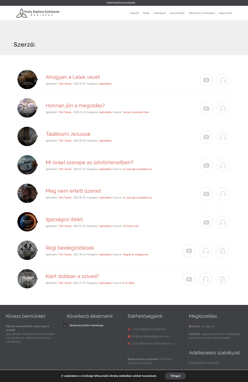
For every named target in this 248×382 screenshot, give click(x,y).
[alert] (87, 325)
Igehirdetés (105, 83)
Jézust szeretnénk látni (136, 112)
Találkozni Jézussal (68, 134)
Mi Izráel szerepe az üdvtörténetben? (89, 162)
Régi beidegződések (70, 248)
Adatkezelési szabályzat (204, 362)
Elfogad (175, 376)
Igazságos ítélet (64, 219)
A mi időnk (128, 283)
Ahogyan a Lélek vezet (73, 77)
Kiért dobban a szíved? (72, 276)
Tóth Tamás (65, 83)
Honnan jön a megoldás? (75, 105)
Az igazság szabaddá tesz (137, 169)
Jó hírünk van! (131, 226)
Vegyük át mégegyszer (136, 254)
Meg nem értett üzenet (73, 191)
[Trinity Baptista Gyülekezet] (38, 13)
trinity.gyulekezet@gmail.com (148, 336)
